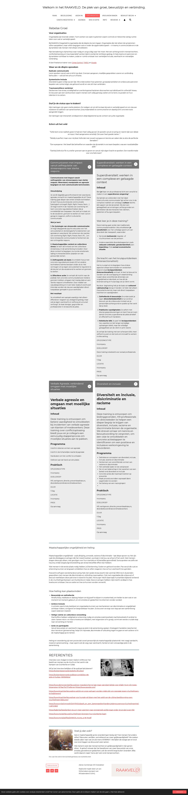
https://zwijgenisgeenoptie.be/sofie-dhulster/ (66, 671)
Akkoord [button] (179, 792)
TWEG (86, 63)
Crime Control (77, 63)
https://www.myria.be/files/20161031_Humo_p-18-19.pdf (70, 718)
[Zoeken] (130, 19)
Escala (93, 63)
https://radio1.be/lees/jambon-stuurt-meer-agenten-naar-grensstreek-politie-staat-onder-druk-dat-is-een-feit (91, 710)
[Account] (124, 20)
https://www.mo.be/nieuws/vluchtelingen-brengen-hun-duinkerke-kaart (77, 714)
